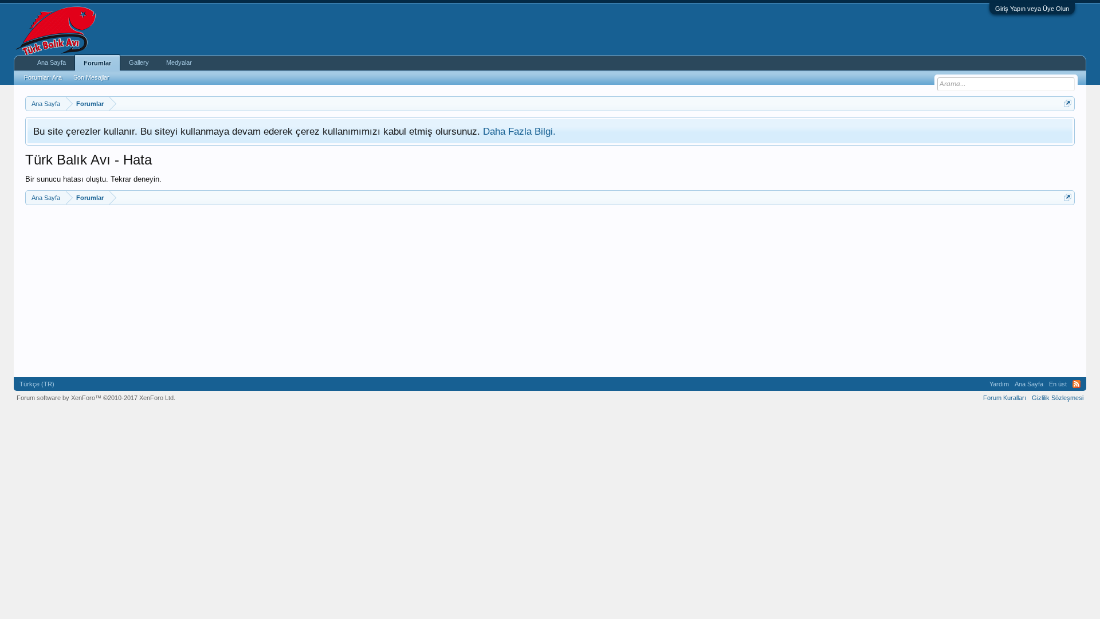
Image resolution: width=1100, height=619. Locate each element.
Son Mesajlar (91, 77)
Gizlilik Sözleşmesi (1057, 397)
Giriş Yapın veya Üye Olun (1032, 8)
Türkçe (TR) (36, 384)
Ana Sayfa (51, 62)
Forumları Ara (43, 77)
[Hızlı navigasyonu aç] (1067, 103)
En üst (1058, 384)
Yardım (999, 384)
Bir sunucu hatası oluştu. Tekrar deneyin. (93, 179)
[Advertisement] (369, 291)
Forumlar (97, 63)
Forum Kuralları (1004, 397)
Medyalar (179, 62)
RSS (1076, 384)
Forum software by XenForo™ (96, 397)
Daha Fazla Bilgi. (519, 131)
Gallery (139, 62)
